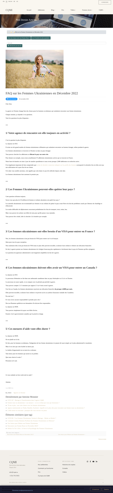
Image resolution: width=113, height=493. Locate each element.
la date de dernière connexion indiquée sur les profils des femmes (56, 165)
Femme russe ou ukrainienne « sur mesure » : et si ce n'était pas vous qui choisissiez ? (33, 403)
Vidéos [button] (73, 10)
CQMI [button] (101, 10)
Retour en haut (102, 439)
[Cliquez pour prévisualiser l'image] (35, 69)
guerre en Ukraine (19, 393)
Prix (63, 10)
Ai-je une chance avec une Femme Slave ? (19, 38)
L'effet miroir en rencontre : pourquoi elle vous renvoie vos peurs (27, 410)
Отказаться (95, 489)
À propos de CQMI (44, 476)
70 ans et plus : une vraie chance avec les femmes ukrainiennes (26, 405)
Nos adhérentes (43, 464)
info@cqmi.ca (13, 472)
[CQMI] (9, 10)
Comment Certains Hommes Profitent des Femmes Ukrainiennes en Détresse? (31, 421)
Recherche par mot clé (15, 45)
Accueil (29, 10)
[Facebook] (90, 461)
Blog (13, 32)
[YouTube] (93, 461)
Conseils (65, 468)
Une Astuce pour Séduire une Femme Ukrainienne (23, 423)
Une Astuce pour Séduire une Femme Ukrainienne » (71, 434)
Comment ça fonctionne (45, 468)
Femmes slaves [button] (86, 10)
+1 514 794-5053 (14, 476)
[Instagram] (87, 461)
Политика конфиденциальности (22, 490)
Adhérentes (41, 10)
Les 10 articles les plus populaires (41, 38)
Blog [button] (52, 10)
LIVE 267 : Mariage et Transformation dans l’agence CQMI (26, 400)
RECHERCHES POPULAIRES (17, 482)
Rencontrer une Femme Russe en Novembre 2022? (23, 426)
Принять (106, 489)
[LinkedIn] (96, 461)
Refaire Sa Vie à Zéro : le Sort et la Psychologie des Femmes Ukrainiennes (30, 428)
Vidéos (64, 472)
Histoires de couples (68, 464)
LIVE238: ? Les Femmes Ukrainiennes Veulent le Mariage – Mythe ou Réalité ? (32, 418)
